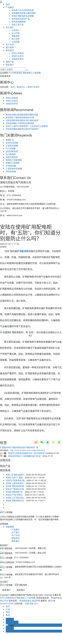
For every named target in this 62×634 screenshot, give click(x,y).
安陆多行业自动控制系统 (23, 10)
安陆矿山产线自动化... (16, 497)
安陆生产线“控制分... (15, 494)
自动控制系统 (12, 151)
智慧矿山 (10, 139)
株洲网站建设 (25, 600)
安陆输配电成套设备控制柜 (24, 12)
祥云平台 (4, 600)
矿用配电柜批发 (17, 447)
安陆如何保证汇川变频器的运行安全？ (25, 455)
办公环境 (16, 33)
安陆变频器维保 (19, 21)
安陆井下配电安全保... (16, 488)
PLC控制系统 (14, 72)
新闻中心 (21, 86)
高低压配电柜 (12, 157)
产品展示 (10, 7)
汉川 (36, 603)
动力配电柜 (11, 154)
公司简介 (16, 30)
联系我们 (10, 64)
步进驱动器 (11, 165)
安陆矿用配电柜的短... (16, 486)
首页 (8, 4)
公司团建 (16, 41)
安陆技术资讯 (18, 58)
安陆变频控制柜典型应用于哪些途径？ (23, 120)
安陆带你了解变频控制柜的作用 (20, 117)
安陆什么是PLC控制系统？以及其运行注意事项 (27, 126)
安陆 (31, 603)
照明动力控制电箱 (14, 159)
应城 (27, 603)
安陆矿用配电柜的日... (16, 500)
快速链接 (10, 526)
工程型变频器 (12, 145)
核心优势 (16, 38)
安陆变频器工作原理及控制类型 (20, 123)
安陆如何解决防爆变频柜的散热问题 (22, 114)
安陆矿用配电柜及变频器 (23, 15)
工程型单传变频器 (14, 168)
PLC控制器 (11, 148)
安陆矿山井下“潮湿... (15, 477)
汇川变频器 (36, 72)
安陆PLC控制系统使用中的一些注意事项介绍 (28, 453)
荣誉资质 (16, 35)
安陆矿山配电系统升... (16, 483)
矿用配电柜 (25, 72)
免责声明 (36, 600)
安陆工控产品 (18, 24)
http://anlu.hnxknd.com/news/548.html (27, 450)
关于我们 (10, 27)
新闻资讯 (10, 50)
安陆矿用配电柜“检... (15, 491)
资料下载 (10, 61)
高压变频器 (11, 171)
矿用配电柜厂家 (31, 447)
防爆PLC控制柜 (13, 162)
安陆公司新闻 (18, 53)
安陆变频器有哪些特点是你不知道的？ (23, 128)
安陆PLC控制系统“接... (16, 480)
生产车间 (10, 44)
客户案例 (10, 47)
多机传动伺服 (12, 142)
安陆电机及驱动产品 (21, 18)
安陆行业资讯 (18, 56)
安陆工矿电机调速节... (16, 474)
